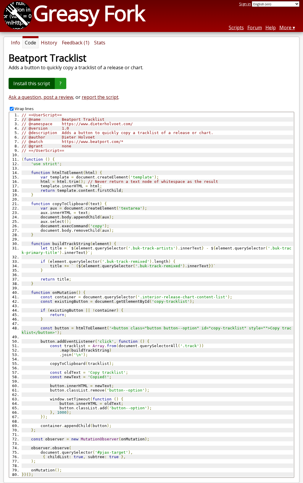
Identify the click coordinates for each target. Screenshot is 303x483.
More (285, 27)
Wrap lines (24, 108)
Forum (254, 27)
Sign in (245, 4)
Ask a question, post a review (41, 97)
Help (270, 27)
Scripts (236, 27)
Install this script (31, 83)
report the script (100, 97)
